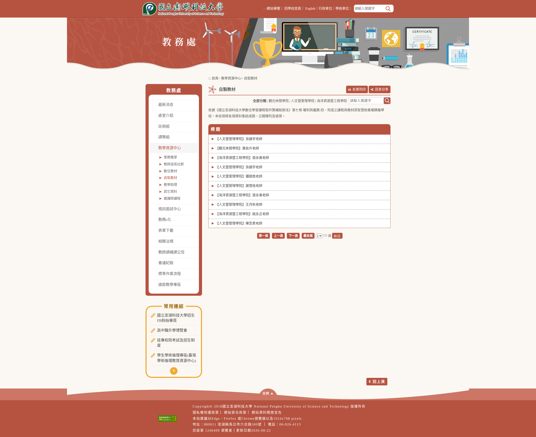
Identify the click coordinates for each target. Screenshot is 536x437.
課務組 (164, 137)
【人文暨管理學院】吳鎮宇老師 (238, 139)
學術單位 (342, 8)
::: (264, 8)
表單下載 (165, 230)
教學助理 (170, 184)
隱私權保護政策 (206, 412)
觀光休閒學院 (279, 101)
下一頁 (293, 235)
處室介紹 (165, 115)
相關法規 (165, 241)
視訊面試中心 (169, 209)
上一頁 (278, 235)
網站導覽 (273, 8)
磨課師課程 (172, 198)
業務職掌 (170, 157)
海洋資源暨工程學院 (332, 101)
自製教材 (170, 178)
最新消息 (165, 105)
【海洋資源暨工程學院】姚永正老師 (242, 214)
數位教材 (170, 171)
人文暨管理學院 (302, 101)
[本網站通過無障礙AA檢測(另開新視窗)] (167, 418)
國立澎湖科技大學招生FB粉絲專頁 (176, 318)
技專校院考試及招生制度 (176, 343)
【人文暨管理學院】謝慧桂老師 (238, 185)
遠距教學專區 (169, 285)
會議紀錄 (165, 263)
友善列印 (359, 89)
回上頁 (379, 382)
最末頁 (308, 235)
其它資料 (170, 191)
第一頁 (263, 235)
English (310, 8)
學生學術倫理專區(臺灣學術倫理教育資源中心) (176, 358)
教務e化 (164, 220)
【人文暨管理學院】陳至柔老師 (238, 223)
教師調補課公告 (171, 252)
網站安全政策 (235, 412)
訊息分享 (381, 89)
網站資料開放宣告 (267, 412)
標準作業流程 (169, 274)
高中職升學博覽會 (172, 330)
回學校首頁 (292, 8)
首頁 (215, 78)
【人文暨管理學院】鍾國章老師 (238, 176)
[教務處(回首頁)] (179, 41)
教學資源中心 (169, 148)
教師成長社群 (174, 164)
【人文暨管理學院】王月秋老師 (238, 204)
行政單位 (325, 8)
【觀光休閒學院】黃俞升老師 (237, 148)
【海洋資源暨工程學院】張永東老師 (242, 157)
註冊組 (164, 126)
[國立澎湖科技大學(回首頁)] (183, 8)
